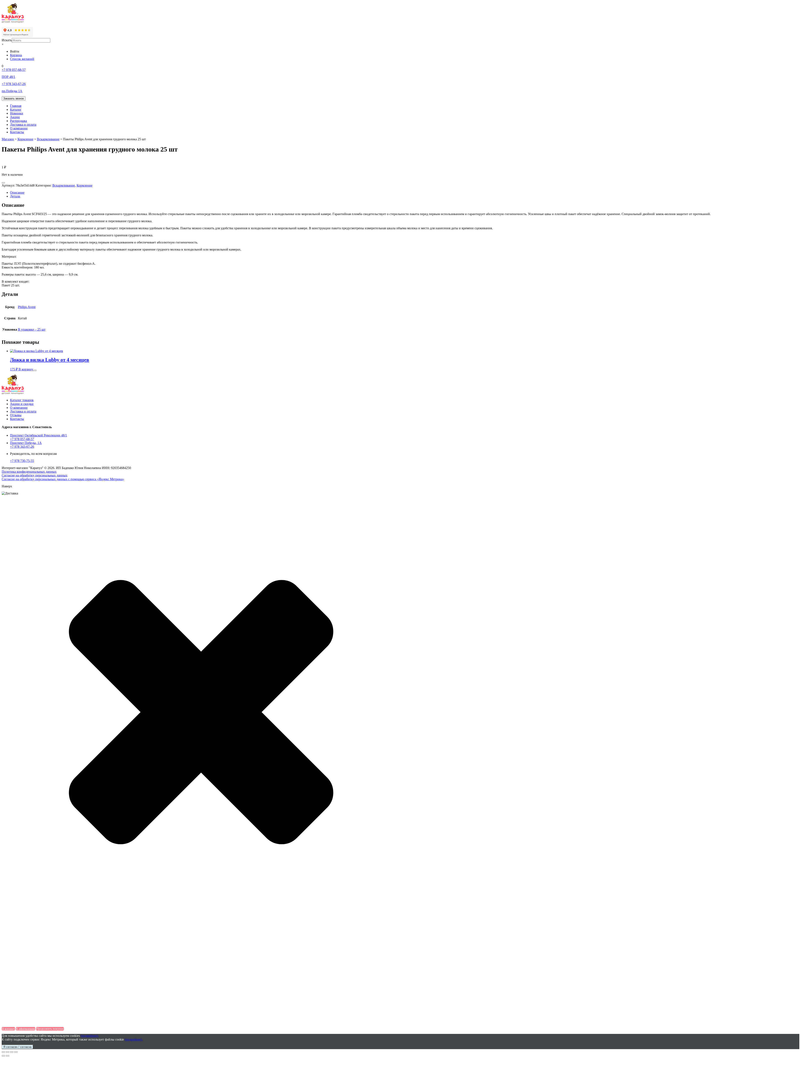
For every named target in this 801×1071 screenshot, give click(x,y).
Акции (15, 117)
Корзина (16, 55)
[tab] (404, 192)
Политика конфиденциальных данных (29, 471)
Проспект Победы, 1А (26, 443)
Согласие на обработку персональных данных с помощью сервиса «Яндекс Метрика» (63, 479)
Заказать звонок (13, 98)
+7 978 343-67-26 (22, 446)
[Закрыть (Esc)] (3, 1052)
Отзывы (15, 415)
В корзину (26, 369)
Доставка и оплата (23, 124)
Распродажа (18, 121)
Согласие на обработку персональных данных (34, 475)
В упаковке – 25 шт (31, 329)
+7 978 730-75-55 (22, 461)
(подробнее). (90, 1035)
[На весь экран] (11, 1052)
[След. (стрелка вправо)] (7, 1055)
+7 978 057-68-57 (22, 439)
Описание (17, 192)
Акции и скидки (22, 404)
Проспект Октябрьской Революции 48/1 (38, 435)
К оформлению (25, 1028)
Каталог (15, 109)
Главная (15, 106)
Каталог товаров (22, 400)
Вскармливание (63, 185)
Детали (15, 196)
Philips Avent (26, 307)
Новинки (16, 113)
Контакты (17, 132)
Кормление (84, 185)
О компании (19, 128)
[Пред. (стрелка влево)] (3, 1055)
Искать (7, 40)
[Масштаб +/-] (16, 1052)
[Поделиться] (7, 1052)
